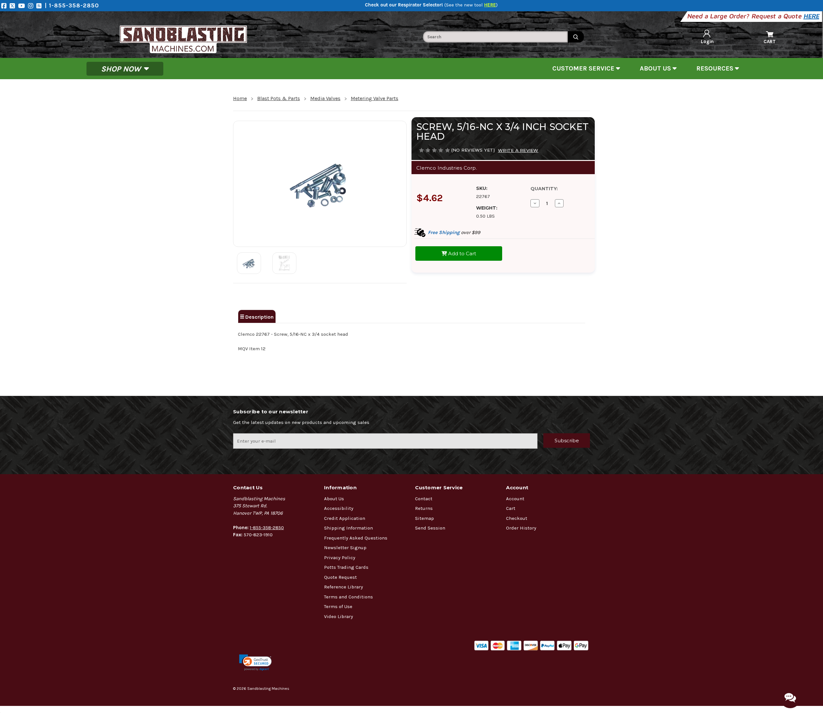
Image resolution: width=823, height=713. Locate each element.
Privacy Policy (339, 557)
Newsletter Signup (345, 547)
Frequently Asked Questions (355, 538)
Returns (424, 508)
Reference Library (343, 587)
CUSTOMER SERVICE (584, 68)
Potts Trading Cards (346, 567)
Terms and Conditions (348, 597)
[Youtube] (23, 5)
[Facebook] (5, 5)
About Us (334, 499)
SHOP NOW (122, 68)
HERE (811, 16)
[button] (255, 662)
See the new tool (471, 5)
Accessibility (338, 508)
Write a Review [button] (518, 150)
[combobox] (495, 36)
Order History (521, 528)
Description (259, 317)
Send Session (430, 528)
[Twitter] (14, 5)
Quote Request (340, 577)
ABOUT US (656, 68)
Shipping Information (348, 528)
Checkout (516, 518)
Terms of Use (338, 606)
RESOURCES (715, 68)
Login (707, 41)
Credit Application (344, 518)
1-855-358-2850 (267, 527)
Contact (423, 499)
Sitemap (424, 518)
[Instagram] (32, 5)
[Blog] (40, 5)
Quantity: (544, 189)
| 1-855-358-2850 (72, 5)
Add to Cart (461, 253)
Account (515, 499)
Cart (510, 508)
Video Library (338, 616)
